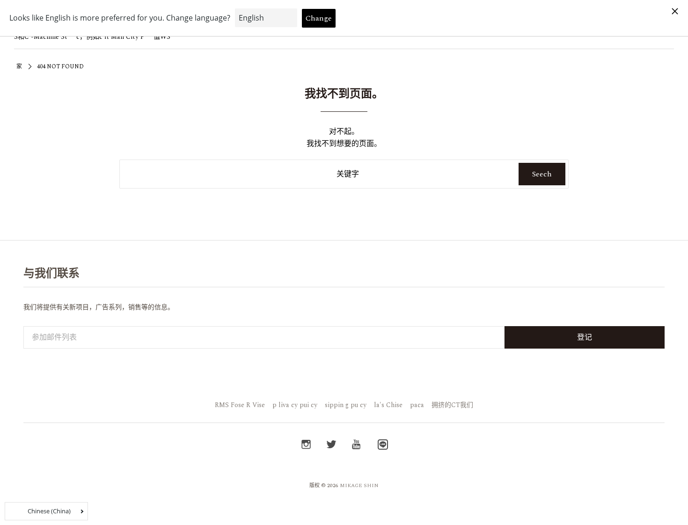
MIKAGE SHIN (359, 485)
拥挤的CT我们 (452, 405)
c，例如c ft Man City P (110, 37)
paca (417, 405)
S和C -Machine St (40, 37)
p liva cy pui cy (294, 405)
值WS (162, 37)
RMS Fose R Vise (240, 405)
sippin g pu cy (345, 405)
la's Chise (388, 405)
